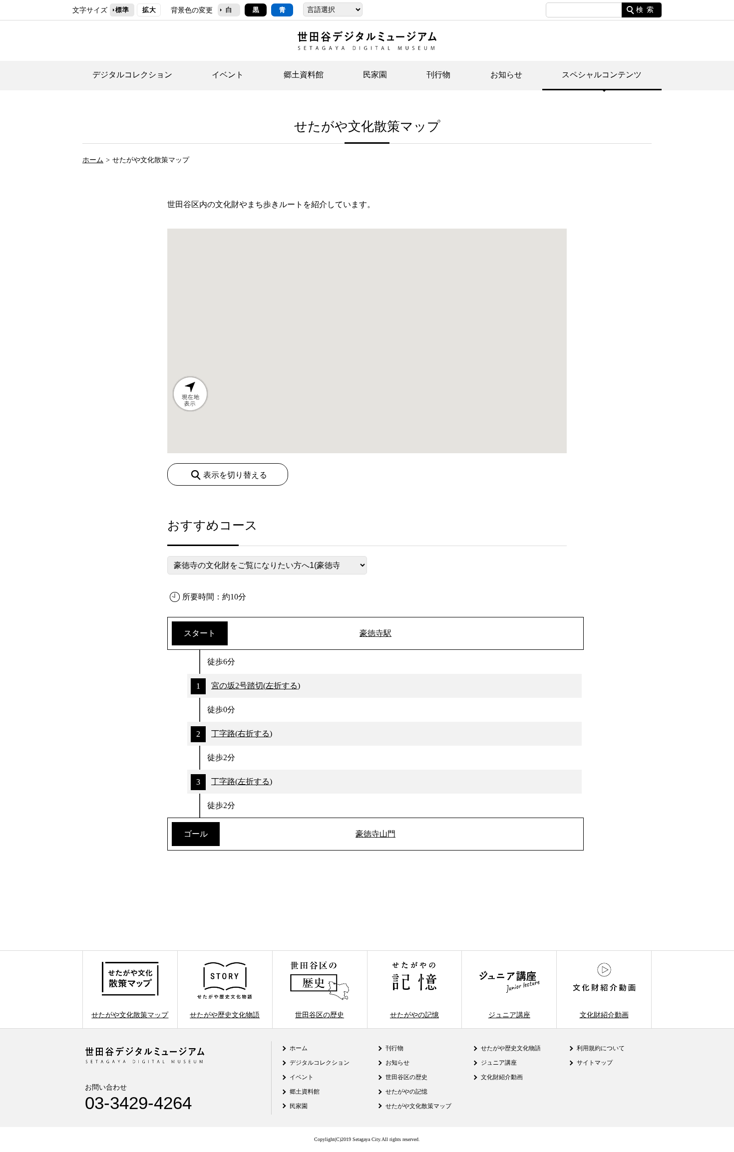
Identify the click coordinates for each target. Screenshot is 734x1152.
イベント (228, 74)
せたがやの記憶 (414, 1014)
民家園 (375, 74)
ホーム (92, 160)
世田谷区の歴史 (319, 1014)
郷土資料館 (304, 74)
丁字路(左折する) (241, 781)
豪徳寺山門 (375, 834)
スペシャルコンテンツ (602, 74)
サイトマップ (595, 1062)
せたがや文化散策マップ (129, 1014)
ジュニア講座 (509, 1014)
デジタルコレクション (132, 74)
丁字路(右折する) (241, 733)
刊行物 (438, 74)
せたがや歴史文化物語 (225, 1014)
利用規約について (601, 1048)
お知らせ (506, 74)
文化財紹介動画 (604, 1014)
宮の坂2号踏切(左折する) (255, 685)
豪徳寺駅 (375, 633)
